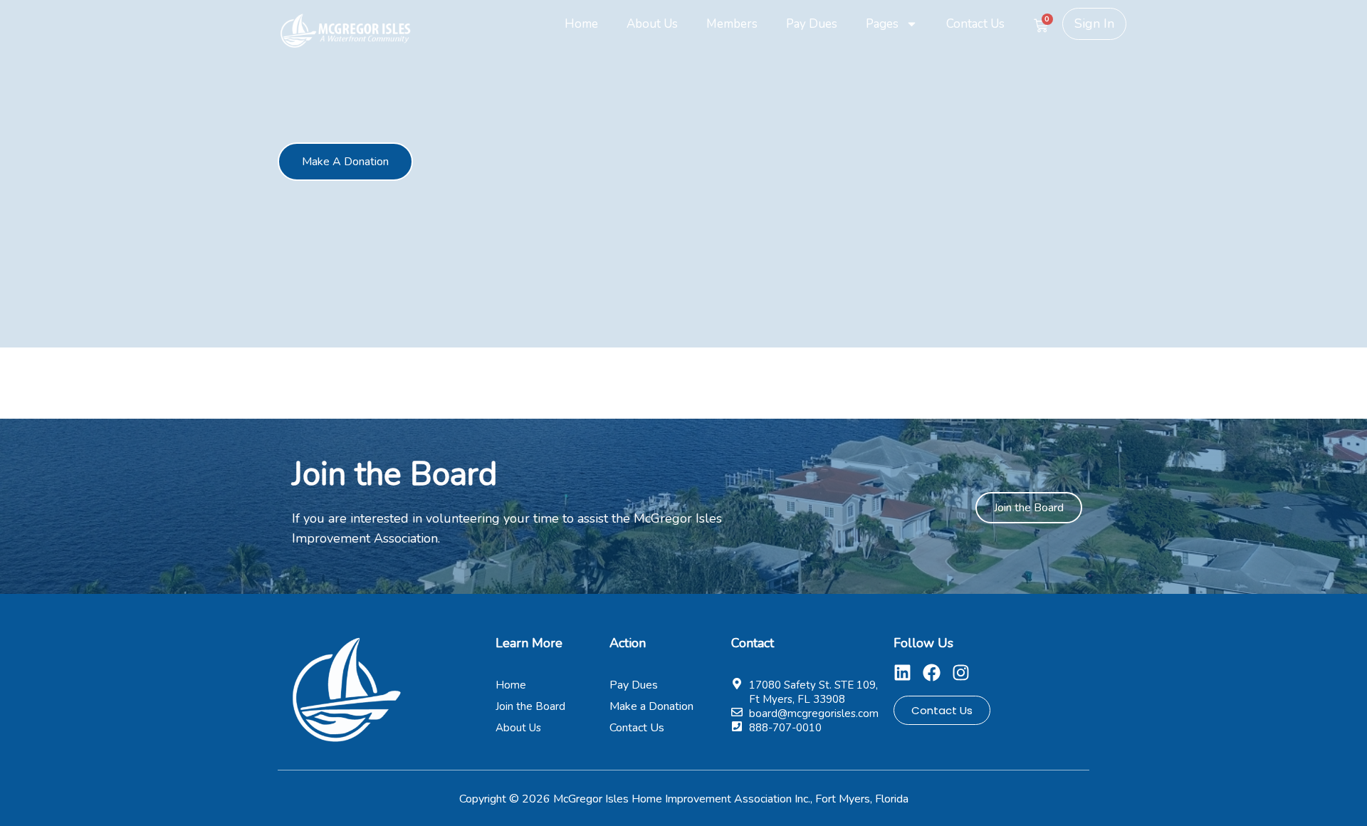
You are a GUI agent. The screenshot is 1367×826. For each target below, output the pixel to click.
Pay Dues (811, 24)
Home (581, 24)
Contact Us (975, 24)
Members (732, 24)
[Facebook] (932, 672)
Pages (882, 24)
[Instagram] (961, 672)
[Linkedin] (902, 672)
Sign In (1094, 23)
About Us (652, 24)
